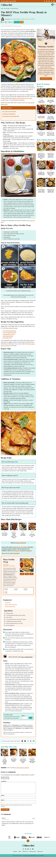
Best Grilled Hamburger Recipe (13, 760)
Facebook (22, 550)
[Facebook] (49, 1)
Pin (7, 22)
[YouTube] (54, 1)
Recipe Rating (5, 777)
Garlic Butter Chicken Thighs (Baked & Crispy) (32, 760)
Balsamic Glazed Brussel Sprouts (20, 98)
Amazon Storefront (21, 542)
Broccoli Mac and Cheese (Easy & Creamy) (41, 134)
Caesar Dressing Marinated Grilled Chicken (4, 761)
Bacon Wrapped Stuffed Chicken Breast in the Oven (50, 174)
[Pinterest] (47, 1)
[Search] (52, 4)
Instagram (29, 550)
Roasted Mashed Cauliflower (17, 100)
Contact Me (40, 851)
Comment (4, 781)
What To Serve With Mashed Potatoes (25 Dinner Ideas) (51, 155)
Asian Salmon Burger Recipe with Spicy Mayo (23, 760)
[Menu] (55, 4)
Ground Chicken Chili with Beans (41, 117)
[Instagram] (44, 1)
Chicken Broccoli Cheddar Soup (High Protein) (50, 191)
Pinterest (16, 550)
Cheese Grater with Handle (11, 604)
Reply (33, 818)
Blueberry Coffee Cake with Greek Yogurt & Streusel (50, 134)
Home (2, 8)
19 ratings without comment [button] (22, 767)
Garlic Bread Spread (8, 336)
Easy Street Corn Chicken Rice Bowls (5, 534)
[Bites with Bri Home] (6, 4)
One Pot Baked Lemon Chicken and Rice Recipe (41, 191)
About (19, 851)
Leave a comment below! (27, 657)
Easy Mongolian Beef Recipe (23, 534)
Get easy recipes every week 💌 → (9, 1)
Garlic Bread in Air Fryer (9, 334)
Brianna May (6, 564)
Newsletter (25, 851)
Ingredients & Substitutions (8, 113)
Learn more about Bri (46, 78)
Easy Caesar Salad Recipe (9, 330)
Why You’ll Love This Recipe (9, 111)
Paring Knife (7, 602)
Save (3, 22)
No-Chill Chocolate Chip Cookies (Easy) (41, 101)
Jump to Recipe (17, 22)
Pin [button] (22, 573)
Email (24, 715)
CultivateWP (42, 855)
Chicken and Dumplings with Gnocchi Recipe (41, 173)
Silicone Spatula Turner (10, 606)
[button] (25, 19)
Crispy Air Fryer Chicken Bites (32, 535)
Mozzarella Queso (7, 337)
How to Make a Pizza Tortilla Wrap (10, 116)
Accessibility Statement (32, 855)
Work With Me (32, 851)
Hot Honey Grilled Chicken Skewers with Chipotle (14, 535)
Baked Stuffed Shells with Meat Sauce (50, 101)
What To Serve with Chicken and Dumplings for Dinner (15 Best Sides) (41, 156)
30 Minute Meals (14, 8)
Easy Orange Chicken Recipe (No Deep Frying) (50, 118)
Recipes (15, 851)
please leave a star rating (19, 547)
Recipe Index (7, 8)
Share (11, 22)
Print (26, 573)
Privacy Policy (26, 855)
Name (3, 795)
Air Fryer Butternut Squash (9, 332)
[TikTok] (51, 1)
